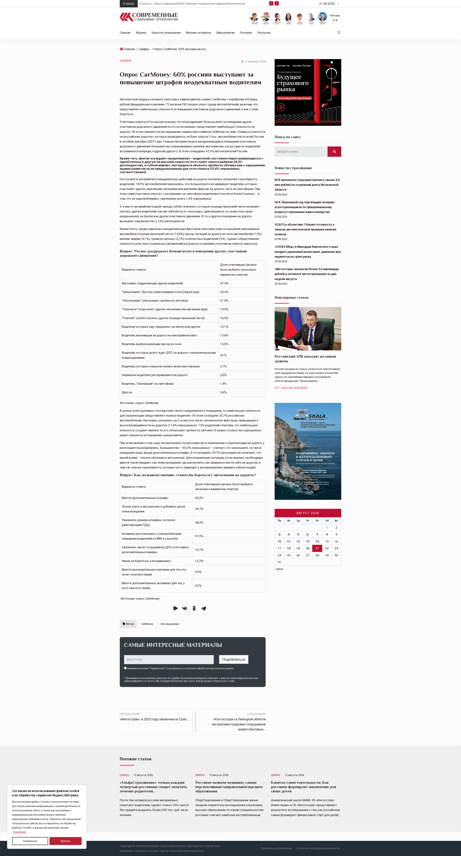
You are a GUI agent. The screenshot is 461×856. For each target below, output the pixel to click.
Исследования (170, 624)
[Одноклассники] (194, 608)
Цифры (144, 49)
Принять (66, 841)
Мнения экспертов (198, 32)
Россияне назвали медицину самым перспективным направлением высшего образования (229, 787)
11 (289, 541)
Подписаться (233, 659)
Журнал (141, 32)
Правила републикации (276, 848)
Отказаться (30, 841)
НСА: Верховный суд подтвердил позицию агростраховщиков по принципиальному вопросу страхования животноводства (304, 207)
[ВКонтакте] (184, 608)
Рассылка (263, 32)
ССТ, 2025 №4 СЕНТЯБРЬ (291, 387)
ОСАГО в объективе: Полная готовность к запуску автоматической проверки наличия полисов (305, 229)
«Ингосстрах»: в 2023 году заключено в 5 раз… (154, 717)
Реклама (246, 32)
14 (317, 541)
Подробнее (19, 832)
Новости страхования (166, 32)
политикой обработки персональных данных (209, 668)
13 (308, 541)
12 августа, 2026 (294, 775)
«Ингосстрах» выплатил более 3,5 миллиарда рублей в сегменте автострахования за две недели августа (307, 274)
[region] (46, 817)
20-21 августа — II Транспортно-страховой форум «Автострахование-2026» (199, 3)
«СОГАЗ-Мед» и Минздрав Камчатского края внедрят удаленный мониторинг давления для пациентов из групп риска (308, 251)
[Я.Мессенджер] (175, 608)
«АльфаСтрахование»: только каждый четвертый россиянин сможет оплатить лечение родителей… (153, 787)
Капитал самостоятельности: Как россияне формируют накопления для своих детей (303, 787)
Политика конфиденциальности (317, 848)
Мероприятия (225, 32)
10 (279, 541)
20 (308, 548)
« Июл (279, 569)
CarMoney (147, 624)
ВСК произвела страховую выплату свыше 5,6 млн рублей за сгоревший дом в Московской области (307, 184)
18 (289, 548)
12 (298, 541)
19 (298, 548)
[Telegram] (203, 608)
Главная (125, 32)
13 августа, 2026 (143, 775)
